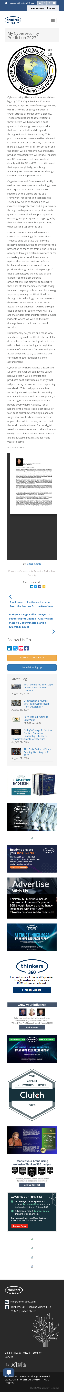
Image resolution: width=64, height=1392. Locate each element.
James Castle (34, 563)
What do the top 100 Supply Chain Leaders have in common (38, 687)
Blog (7, 1352)
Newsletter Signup (32, 667)
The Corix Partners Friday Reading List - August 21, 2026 (37, 752)
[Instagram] (49, 3)
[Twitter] (44, 3)
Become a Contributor (32, 657)
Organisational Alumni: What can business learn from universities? (37, 703)
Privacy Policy (20, 1352)
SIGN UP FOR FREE (38, 8)
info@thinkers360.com (24, 3)
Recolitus (54, 1387)
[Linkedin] (39, 3)
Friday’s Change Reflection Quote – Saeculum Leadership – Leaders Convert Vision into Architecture (31, 734)
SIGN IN (52, 8)
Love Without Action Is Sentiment (36, 718)
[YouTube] (54, 3)
